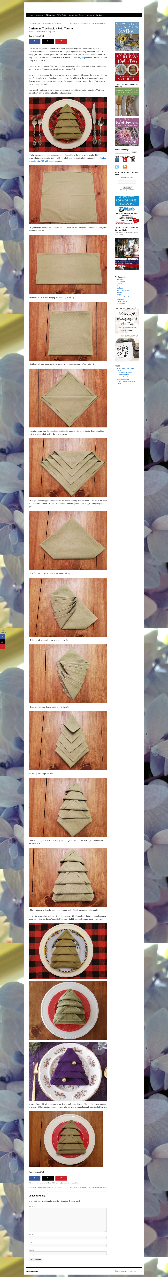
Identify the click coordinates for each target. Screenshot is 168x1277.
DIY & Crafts (61, 15)
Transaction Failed (124, 377)
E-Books (119, 283)
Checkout (119, 370)
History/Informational (123, 290)
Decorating (39, 15)
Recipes (119, 295)
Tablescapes (50, 15)
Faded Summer (121, 286)
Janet (53, 31)
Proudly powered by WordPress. (126, 1271)
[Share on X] (48, 41)
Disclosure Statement (123, 379)
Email (31, 1242)
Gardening (90, 15)
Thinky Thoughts (122, 301)
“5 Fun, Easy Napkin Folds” (82, 57)
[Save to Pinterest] (61, 41)
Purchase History (124, 375)
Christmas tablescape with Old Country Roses (45, 23)
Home (31, 15)
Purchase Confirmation (125, 372)
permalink (74, 1183)
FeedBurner (131, 190)
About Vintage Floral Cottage (125, 368)
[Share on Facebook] (34, 41)
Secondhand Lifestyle (76, 15)
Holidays (99, 15)
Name (31, 1234)
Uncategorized (121, 303)
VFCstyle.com (38, 8)
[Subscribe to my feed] (125, 168)
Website (31, 1250)
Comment (32, 1206)
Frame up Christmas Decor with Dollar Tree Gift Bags (88, 23)
